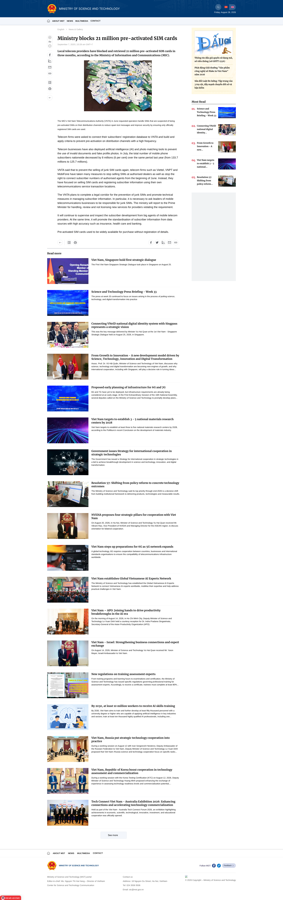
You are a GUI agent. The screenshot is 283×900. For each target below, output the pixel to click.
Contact (95, 21)
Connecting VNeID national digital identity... (206, 129)
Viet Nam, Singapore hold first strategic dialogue (123, 260)
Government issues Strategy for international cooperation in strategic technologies (131, 452)
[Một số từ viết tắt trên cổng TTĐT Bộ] (69, 242)
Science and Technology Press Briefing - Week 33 (124, 291)
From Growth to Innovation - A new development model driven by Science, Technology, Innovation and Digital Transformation (135, 357)
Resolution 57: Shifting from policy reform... (205, 180)
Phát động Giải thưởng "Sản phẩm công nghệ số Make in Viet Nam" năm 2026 (212, 71)
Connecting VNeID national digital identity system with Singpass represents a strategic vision (134, 325)
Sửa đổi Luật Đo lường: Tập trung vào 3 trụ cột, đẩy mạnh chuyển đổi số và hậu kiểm (214, 84)
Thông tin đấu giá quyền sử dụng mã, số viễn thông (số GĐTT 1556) (214, 59)
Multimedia (83, 853)
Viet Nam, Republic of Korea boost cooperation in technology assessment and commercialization (131, 771)
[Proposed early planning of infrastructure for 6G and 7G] (67, 398)
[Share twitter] (157, 242)
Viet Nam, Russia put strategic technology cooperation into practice (130, 739)
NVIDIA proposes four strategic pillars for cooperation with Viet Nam (133, 516)
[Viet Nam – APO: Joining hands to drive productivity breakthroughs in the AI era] (67, 621)
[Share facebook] (49, 55)
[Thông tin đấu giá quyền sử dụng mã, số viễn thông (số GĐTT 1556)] (214, 43)
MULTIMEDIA (81, 21)
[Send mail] (49, 67)
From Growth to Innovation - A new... (205, 146)
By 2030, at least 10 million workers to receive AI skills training (133, 706)
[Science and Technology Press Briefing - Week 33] (67, 303)
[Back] (49, 97)
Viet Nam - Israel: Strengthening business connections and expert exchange (135, 644)
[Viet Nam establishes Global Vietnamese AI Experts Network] (67, 590)
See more (113, 835)
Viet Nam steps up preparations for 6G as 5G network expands (132, 546)
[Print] (49, 88)
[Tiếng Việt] (226, 7)
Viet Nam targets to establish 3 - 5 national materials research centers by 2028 (132, 420)
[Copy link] (49, 73)
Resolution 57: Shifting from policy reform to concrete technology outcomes (135, 484)
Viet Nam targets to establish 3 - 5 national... (205, 163)
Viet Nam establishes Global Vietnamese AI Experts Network (131, 578)
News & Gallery (76, 29)
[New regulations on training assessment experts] (67, 685)
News (70, 21)
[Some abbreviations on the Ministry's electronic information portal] (49, 82)
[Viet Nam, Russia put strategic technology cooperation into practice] (67, 749)
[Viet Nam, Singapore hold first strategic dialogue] (67, 271)
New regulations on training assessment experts (123, 674)
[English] (232, 7)
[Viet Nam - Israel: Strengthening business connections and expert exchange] (67, 653)
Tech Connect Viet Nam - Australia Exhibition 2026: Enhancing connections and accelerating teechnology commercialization (133, 803)
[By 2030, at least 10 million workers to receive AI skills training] (67, 717)
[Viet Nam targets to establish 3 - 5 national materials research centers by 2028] (67, 430)
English (60, 29)
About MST (58, 21)
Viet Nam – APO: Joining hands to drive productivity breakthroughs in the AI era (126, 612)
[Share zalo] (49, 61)
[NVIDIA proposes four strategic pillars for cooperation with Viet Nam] (67, 526)
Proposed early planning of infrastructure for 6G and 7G (128, 387)
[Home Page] (48, 21)
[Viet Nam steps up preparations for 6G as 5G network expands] (67, 558)
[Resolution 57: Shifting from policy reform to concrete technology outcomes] (67, 494)
